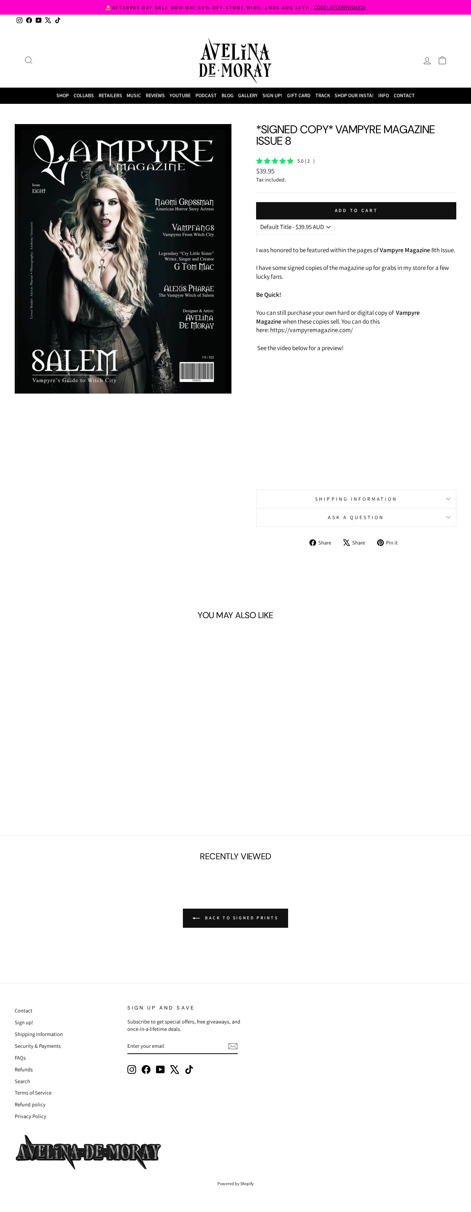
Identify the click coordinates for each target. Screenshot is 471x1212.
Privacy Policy (30, 1116)
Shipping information (356, 499)
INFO (383, 95)
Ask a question (356, 517)
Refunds (24, 1069)
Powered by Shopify (235, 1183)
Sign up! (24, 1022)
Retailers (110, 95)
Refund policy (30, 1104)
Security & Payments (38, 1045)
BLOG (228, 95)
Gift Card (299, 95)
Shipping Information (39, 1033)
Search (22, 1081)
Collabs (84, 95)
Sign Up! (272, 95)
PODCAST (206, 95)
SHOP (62, 95)
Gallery (248, 95)
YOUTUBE (180, 95)
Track (322, 95)
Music (134, 95)
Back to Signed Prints (240, 917)
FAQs (20, 1057)
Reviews (155, 95)
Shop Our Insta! (353, 95)
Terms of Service (33, 1092)
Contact (404, 95)
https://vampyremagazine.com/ (311, 330)
